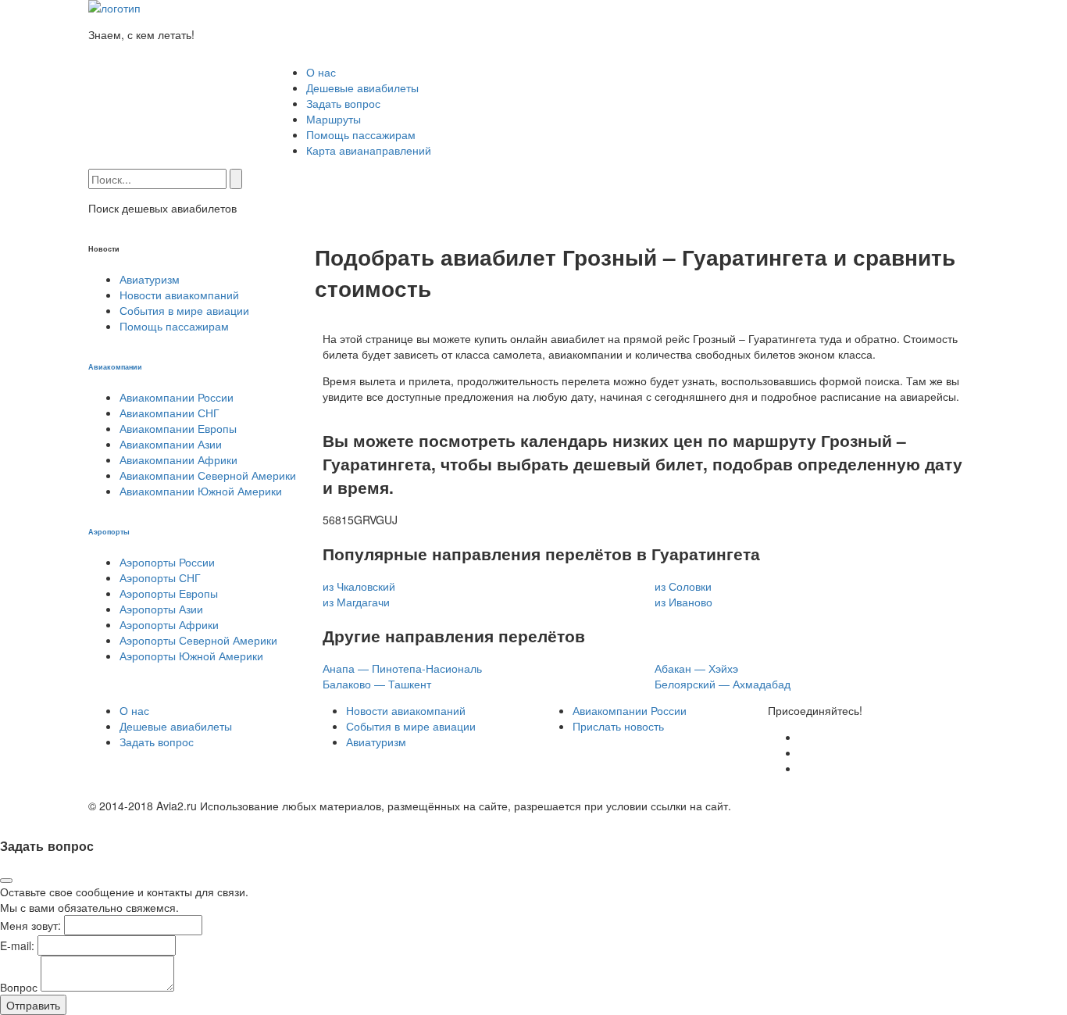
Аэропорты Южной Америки (191, 655)
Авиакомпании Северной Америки (208, 475)
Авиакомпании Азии (171, 444)
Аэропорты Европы (169, 593)
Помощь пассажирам (361, 134)
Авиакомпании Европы (178, 428)
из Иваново (683, 601)
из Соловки (683, 586)
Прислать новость (618, 726)
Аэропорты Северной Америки (198, 640)
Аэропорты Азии (161, 609)
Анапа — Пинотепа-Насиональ (402, 668)
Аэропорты (109, 531)
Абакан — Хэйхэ (696, 668)
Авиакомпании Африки (178, 459)
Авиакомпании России (177, 397)
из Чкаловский (359, 586)
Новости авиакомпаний (179, 294)
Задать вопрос (343, 103)
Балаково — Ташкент (377, 684)
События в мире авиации (184, 310)
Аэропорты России (167, 562)
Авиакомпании (115, 366)
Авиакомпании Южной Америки (201, 491)
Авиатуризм (150, 279)
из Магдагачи (356, 601)
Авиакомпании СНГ (169, 412)
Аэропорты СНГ (160, 577)
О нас (321, 72)
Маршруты (333, 119)
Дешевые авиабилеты (362, 87)
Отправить (33, 1005)
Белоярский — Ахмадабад (722, 684)
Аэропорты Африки (169, 624)
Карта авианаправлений (368, 150)
